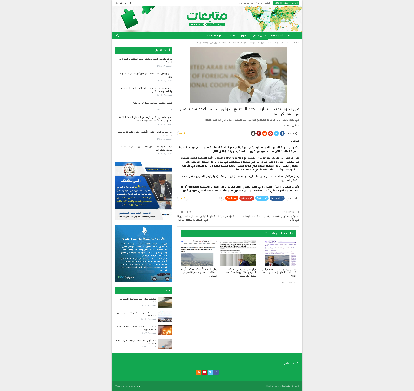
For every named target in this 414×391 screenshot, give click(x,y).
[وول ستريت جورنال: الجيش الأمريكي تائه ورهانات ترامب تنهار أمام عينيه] (238, 253)
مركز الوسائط (216, 36)
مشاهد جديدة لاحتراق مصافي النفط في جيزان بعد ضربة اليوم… (136, 328)
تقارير (244, 36)
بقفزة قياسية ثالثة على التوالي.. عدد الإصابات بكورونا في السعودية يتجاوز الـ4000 (205, 218)
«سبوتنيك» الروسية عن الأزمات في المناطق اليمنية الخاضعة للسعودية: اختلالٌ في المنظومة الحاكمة (145, 119)
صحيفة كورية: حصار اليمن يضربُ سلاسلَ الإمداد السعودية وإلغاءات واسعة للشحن (146, 89)
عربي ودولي (259, 36)
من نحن (255, 3)
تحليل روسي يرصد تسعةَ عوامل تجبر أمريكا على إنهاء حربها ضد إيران (143, 75)
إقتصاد (232, 36)
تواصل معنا (243, 3)
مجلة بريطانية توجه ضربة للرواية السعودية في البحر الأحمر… (136, 314)
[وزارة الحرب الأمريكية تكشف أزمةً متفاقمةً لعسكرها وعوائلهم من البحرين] (199, 253)
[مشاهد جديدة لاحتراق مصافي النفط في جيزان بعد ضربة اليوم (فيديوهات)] (165, 330)
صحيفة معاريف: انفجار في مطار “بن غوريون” (152, 103)
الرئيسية (265, 3)
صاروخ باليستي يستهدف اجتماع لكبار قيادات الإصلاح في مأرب (271, 218)
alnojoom (135, 386)
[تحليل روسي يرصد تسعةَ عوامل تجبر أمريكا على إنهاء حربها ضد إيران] (277, 253)
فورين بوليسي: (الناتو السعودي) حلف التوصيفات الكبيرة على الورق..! (145, 60)
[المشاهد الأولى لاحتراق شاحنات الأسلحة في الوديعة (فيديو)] (165, 302)
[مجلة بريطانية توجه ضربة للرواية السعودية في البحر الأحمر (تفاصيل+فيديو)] (165, 316)
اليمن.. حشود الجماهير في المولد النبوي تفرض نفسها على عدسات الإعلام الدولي (146, 148)
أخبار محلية (276, 36)
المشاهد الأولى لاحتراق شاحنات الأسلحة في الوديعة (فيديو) (137, 300)
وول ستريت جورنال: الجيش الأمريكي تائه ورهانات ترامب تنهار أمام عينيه (144, 133)
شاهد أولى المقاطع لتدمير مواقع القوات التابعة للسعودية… (136, 342)
